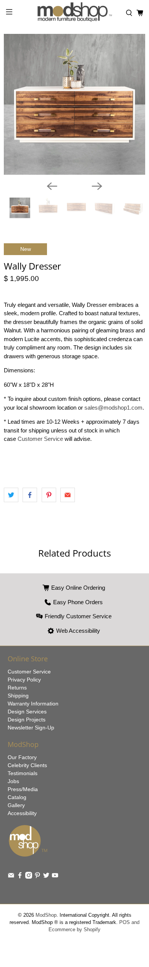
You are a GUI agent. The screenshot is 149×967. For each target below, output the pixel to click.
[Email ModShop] (11, 877)
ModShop (46, 915)
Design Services (27, 711)
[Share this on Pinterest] (49, 495)
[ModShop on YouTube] (55, 877)
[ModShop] (74, 13)
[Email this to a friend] (67, 495)
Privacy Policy (24, 680)
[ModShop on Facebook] (19, 877)
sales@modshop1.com (113, 407)
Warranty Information (33, 704)
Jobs (13, 781)
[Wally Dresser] (74, 104)
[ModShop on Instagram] (28, 877)
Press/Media (23, 789)
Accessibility (22, 813)
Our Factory (22, 757)
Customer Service (40, 439)
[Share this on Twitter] (11, 495)
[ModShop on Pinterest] (37, 877)
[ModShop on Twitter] (46, 877)
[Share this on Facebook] (30, 495)
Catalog (17, 797)
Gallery (16, 805)
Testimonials (22, 773)
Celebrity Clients (27, 765)
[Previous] (52, 186)
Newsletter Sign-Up (31, 727)
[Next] (97, 186)
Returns (17, 688)
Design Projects (26, 719)
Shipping (18, 696)
